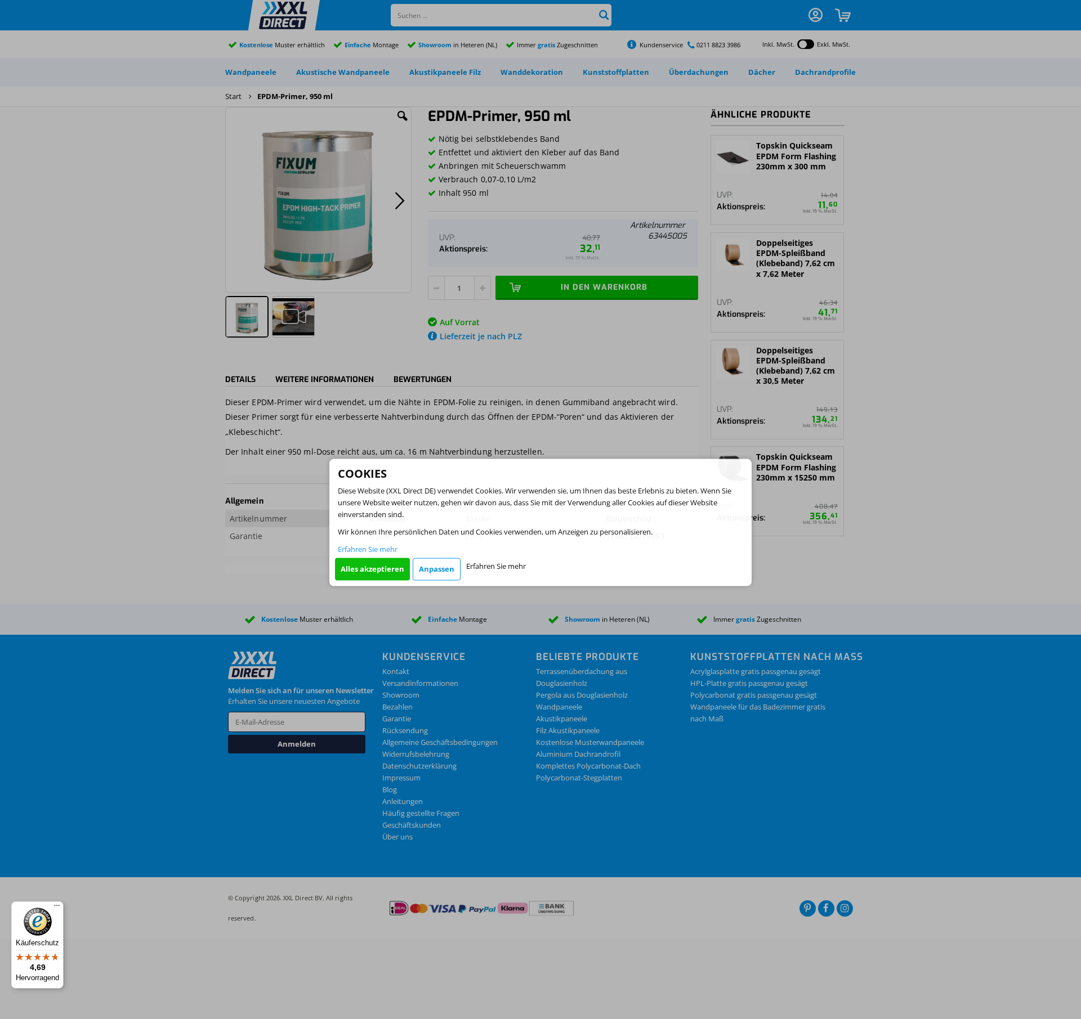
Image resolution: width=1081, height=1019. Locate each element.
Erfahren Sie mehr (367, 549)
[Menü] (57, 908)
